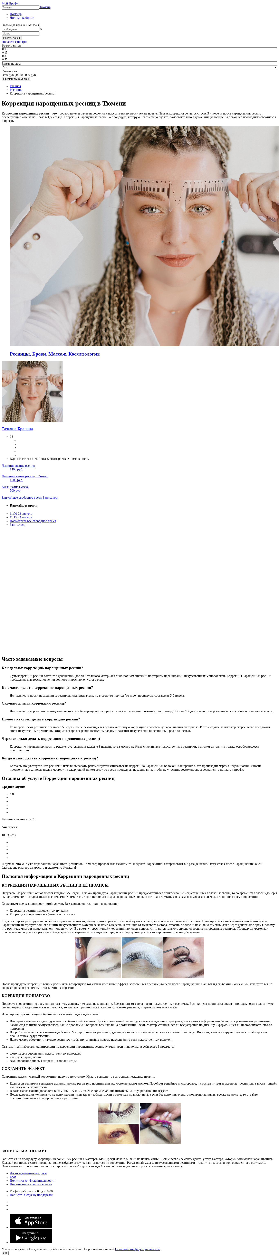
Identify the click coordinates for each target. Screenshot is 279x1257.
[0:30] (139, 56)
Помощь (15, 14)
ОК (5, 1253)
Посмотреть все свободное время (33, 521)
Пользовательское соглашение (31, 1184)
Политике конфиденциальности (137, 1249)
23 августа (21, 513)
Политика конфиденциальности (32, 1180)
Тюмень (44, 7)
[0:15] (139, 52)
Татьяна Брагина (17, 429)
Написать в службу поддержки (31, 1195)
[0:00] (139, 49)
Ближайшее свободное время (22, 497)
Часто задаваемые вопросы (28, 1173)
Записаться (50, 497)
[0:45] (139, 59)
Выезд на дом (11, 63)
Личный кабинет (21, 17)
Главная (15, 86)
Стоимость (9, 71)
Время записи (11, 45)
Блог (13, 1177)
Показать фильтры (14, 41)
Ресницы (16, 89)
